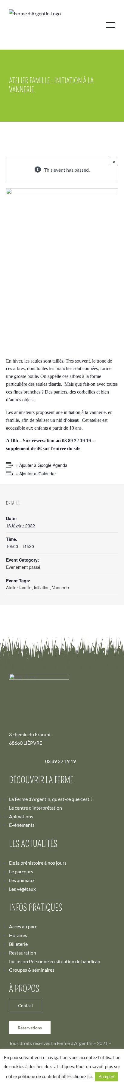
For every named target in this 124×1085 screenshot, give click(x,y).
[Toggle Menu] (110, 25)
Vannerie (60, 587)
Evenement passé (23, 567)
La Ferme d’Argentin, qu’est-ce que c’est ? (50, 799)
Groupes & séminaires (31, 970)
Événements (22, 825)
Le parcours (21, 871)
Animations (21, 816)
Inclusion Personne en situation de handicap (54, 961)
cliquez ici (82, 1076)
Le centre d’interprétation (35, 808)
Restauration (22, 952)
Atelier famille (19, 587)
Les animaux (22, 880)
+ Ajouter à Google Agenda (41, 465)
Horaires (18, 935)
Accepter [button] (106, 1076)
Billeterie (18, 944)
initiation (42, 587)
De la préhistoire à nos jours (38, 863)
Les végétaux (22, 889)
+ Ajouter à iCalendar (36, 473)
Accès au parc (23, 926)
